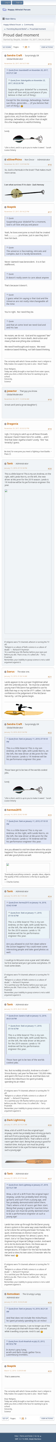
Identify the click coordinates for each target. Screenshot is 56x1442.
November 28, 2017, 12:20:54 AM (16, 399)
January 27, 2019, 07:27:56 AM (15, 1178)
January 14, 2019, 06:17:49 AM (15, 896)
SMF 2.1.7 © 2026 (21, 1439)
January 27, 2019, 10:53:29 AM (15, 1302)
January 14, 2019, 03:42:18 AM (15, 814)
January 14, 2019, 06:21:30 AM (15, 1009)
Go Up (5, 1418)
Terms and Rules (26, 1436)
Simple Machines (35, 1439)
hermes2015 (14, 810)
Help (16, 1436)
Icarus (10, 671)
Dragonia (12, 423)
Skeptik (11, 207)
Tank (10, 463)
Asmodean (13, 1294)
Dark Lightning (16, 1120)
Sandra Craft (14, 55)
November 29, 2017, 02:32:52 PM (16, 428)
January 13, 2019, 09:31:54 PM (15, 732)
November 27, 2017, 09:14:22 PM (16, 211)
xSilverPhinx (14, 159)
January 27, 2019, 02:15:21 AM (15, 1124)
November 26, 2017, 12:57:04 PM (16, 164)
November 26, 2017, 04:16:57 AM (16, 63)
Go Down (7, 47)
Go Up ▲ (38, 1436)
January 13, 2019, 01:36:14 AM (15, 676)
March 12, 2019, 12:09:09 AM (15, 1370)
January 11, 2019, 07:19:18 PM (15, 468)
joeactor (12, 391)
